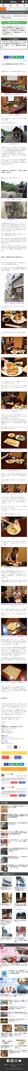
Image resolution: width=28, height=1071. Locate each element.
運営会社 (6, 1064)
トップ (2, 11)
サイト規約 (11, 1064)
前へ (9, 747)
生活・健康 (6, 11)
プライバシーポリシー (19, 1064)
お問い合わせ (14, 1066)
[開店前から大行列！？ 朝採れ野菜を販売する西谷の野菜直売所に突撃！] (21, 57)
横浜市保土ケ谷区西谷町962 (10, 728)
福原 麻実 (25, 60)
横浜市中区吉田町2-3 (9, 737)
